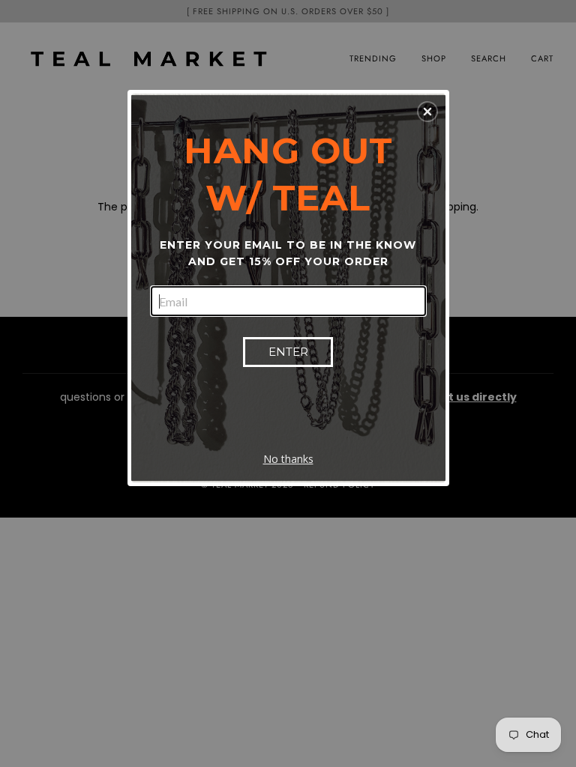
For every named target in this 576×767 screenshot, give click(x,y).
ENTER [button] (288, 352)
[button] (427, 112)
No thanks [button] (288, 459)
